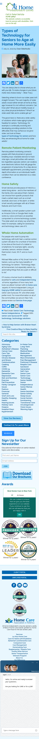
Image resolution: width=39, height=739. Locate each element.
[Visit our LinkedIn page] (19, 585)
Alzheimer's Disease (10, 349)
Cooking (5, 365)
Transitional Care (27, 403)
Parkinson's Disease (28, 362)
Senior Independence (11, 313)
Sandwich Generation (25, 368)
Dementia (6, 371)
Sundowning (25, 400)
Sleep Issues (25, 396)
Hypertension (7, 412)
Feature (5, 389)
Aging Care (6, 347)
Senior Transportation (20, 653)
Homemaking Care (20, 647)
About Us (19, 658)
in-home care (31, 285)
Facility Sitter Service (20, 651)
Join (5, 466)
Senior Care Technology (24, 311)
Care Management (20, 645)
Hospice (5, 407)
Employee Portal (19, 578)
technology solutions (21, 318)
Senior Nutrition (27, 391)
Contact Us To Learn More (16, 425)
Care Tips (6, 353)
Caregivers (6, 356)
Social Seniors (26, 398)
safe (14, 280)
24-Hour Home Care (19, 636)
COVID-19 (6, 369)
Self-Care (24, 371)
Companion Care (19, 643)
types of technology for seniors (15, 136)
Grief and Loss (8, 396)
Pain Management (28, 360)
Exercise (5, 380)
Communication (8, 362)
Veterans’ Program (20, 656)
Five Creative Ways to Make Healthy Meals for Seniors (22, 330)
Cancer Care (7, 351)
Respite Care (25, 365)
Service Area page (24, 300)
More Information (27, 358)
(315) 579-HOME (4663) (15, 15)
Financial (5, 391)
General (5, 394)
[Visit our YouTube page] (25, 585)
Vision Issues (25, 407)
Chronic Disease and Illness (8, 359)
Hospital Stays (8, 409)
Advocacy (6, 344)
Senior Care (25, 373)
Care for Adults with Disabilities (19, 639)
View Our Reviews (12, 418)
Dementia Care (8, 373)
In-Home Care (26, 344)
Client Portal (19, 572)
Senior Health (26, 380)
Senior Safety (26, 394)
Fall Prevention (8, 382)
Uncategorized (26, 405)
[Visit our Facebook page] (13, 585)
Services (19, 634)
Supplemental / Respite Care (20, 649)
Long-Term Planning (25, 348)
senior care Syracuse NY (12, 316)
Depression (6, 376)
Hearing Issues (8, 403)
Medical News (26, 351)
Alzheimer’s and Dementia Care (19, 641)
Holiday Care (7, 405)
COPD (4, 367)
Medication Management (26, 354)
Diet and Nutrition (9, 378)
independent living (28, 280)
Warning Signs (26, 409)
